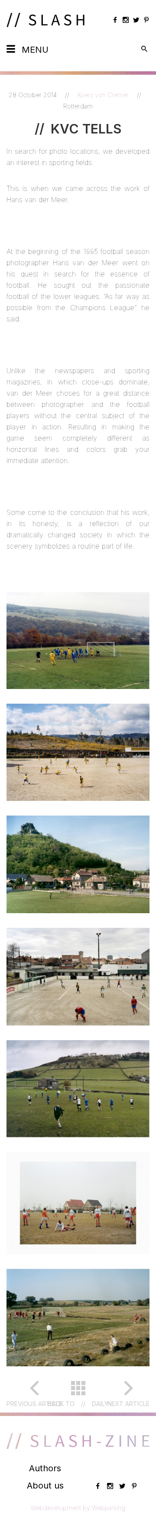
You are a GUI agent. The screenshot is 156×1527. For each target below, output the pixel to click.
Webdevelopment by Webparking (78, 1507)
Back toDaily (78, 1403)
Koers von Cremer (104, 94)
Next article (128, 1403)
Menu (35, 49)
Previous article (34, 1403)
